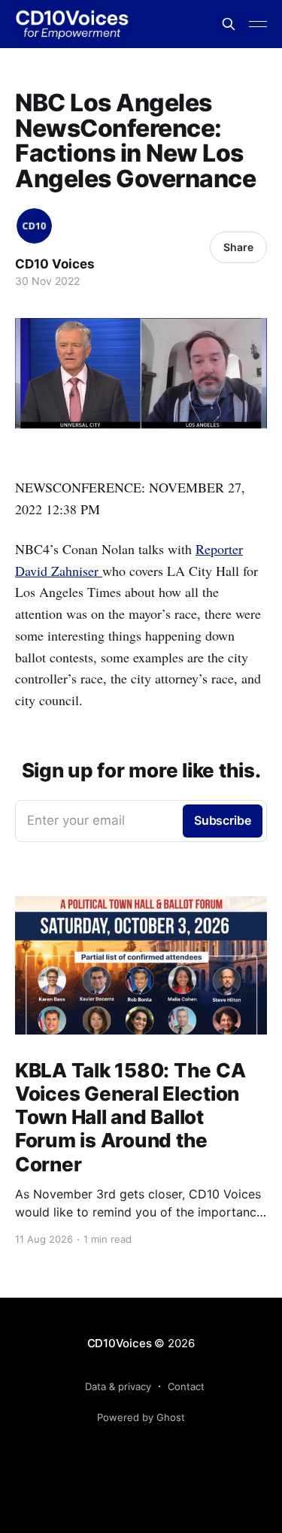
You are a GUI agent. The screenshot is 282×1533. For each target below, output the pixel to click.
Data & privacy (118, 1386)
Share (238, 247)
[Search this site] (229, 24)
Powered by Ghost (141, 1417)
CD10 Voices (55, 263)
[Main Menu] (258, 24)
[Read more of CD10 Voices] (34, 226)
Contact (186, 1386)
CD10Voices (119, 1343)
